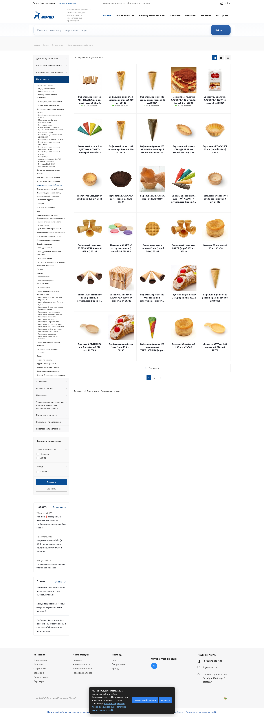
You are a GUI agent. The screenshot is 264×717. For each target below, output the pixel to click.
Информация (81, 654)
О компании (40, 659)
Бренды (116, 668)
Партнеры (38, 681)
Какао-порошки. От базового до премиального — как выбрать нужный (51, 591)
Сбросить (51, 488)
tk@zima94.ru (209, 667)
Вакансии (205, 15)
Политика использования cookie (201, 712)
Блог (114, 659)
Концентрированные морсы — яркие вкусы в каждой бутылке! (51, 607)
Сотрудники (39, 668)
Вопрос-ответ (119, 664)
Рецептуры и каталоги (152, 15)
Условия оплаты (81, 664)
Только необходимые (145, 700)
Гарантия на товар (82, 672)
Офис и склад (40, 676)
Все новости (59, 507)
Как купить (222, 15)
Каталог (107, 15)
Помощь (77, 659)
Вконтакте (154, 666)
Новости (38, 664)
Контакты (190, 15)
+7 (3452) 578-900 (212, 660)
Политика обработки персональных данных (68, 712)
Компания (175, 15)
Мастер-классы (125, 15)
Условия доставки (82, 668)
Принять (165, 700)
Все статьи (60, 581)
